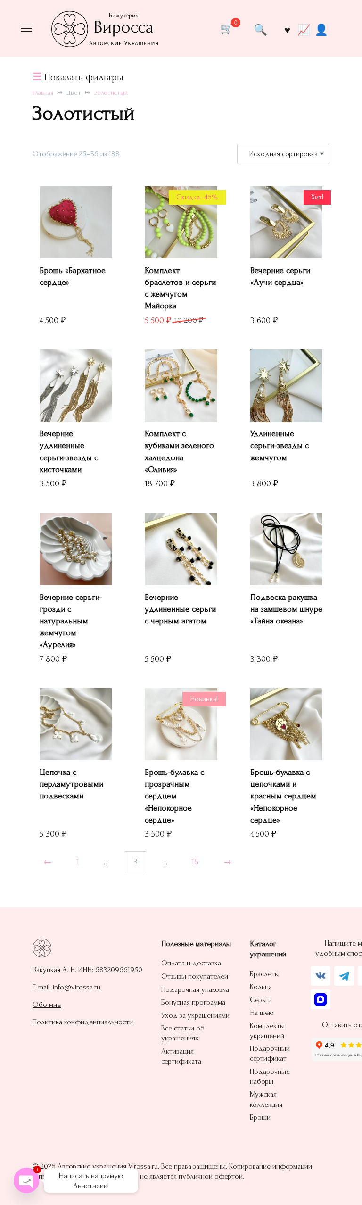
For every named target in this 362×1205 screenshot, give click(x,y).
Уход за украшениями (195, 1015)
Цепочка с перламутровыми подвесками (71, 784)
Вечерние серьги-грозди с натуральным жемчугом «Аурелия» (71, 621)
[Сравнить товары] (304, 30)
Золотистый (111, 93)
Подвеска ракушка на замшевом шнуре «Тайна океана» (286, 609)
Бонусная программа (193, 1002)
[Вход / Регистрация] (321, 29)
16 (194, 861)
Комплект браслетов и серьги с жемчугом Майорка (180, 288)
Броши (260, 1117)
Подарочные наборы (270, 1076)
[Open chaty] (26, 1180)
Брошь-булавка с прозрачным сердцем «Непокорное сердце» (174, 796)
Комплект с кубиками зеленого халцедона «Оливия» (179, 451)
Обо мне (47, 1004)
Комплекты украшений (267, 1031)
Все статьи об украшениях (183, 1033)
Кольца (261, 986)
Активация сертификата (181, 1056)
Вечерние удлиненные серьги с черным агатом (180, 609)
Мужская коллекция (266, 1099)
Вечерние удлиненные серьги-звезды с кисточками (69, 451)
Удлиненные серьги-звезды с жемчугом (279, 445)
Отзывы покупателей (194, 976)
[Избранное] (287, 30)
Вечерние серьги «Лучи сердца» (280, 276)
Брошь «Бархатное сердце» (73, 276)
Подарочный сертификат (270, 1053)
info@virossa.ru (76, 987)
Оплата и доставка (191, 963)
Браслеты (265, 974)
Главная (43, 93)
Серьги (261, 1000)
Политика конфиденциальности (83, 1022)
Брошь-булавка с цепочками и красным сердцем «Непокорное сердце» (283, 796)
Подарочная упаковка (195, 989)
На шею (262, 1012)
